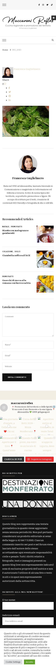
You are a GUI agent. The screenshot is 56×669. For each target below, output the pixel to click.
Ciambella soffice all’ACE (16, 255)
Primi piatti (16, 227)
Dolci (17, 252)
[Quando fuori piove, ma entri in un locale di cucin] (28, 445)
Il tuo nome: (9, 600)
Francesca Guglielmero (26, 69)
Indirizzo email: (11, 615)
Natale (5, 227)
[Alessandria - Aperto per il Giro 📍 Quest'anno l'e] (9, 445)
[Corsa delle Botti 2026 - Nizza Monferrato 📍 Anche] (28, 426)
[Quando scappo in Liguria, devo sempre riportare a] (47, 445)
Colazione (7, 252)
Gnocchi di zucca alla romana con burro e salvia (16, 281)
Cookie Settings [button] (13, 662)
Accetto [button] (29, 662)
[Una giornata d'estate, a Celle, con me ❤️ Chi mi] (9, 426)
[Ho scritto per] (28, 481)
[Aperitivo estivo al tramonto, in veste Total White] (47, 426)
